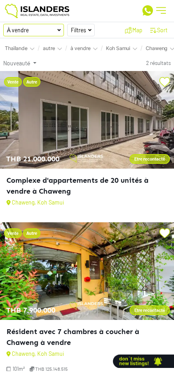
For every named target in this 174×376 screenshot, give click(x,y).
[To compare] (164, 82)
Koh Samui (118, 48)
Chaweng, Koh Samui (38, 202)
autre (49, 48)
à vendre (80, 48)
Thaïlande (16, 48)
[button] (134, 30)
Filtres (78, 30)
